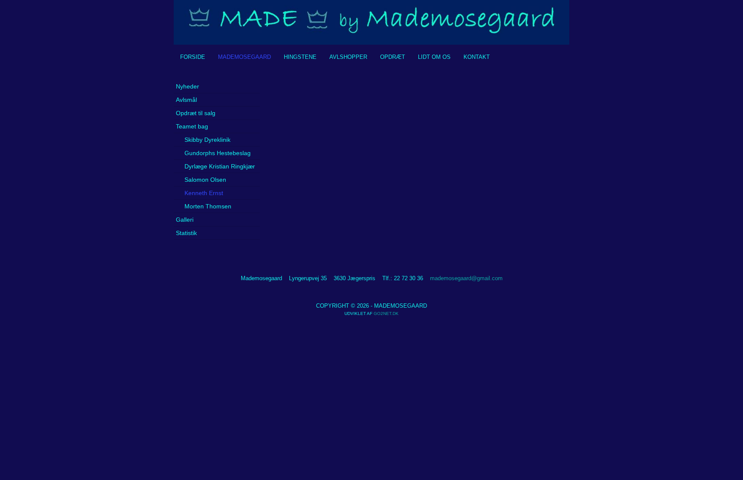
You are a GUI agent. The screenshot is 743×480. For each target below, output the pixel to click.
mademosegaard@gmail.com (466, 278)
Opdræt (392, 57)
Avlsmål (186, 99)
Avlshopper (348, 57)
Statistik (186, 232)
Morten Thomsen (207, 206)
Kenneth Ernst (203, 193)
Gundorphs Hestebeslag (217, 153)
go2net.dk (386, 313)
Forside (192, 57)
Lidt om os (434, 57)
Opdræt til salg (195, 113)
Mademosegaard (244, 57)
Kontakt (477, 57)
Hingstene (300, 57)
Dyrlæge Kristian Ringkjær (219, 166)
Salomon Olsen (205, 179)
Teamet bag (192, 126)
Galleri (184, 219)
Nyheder (187, 86)
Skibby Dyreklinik (207, 139)
